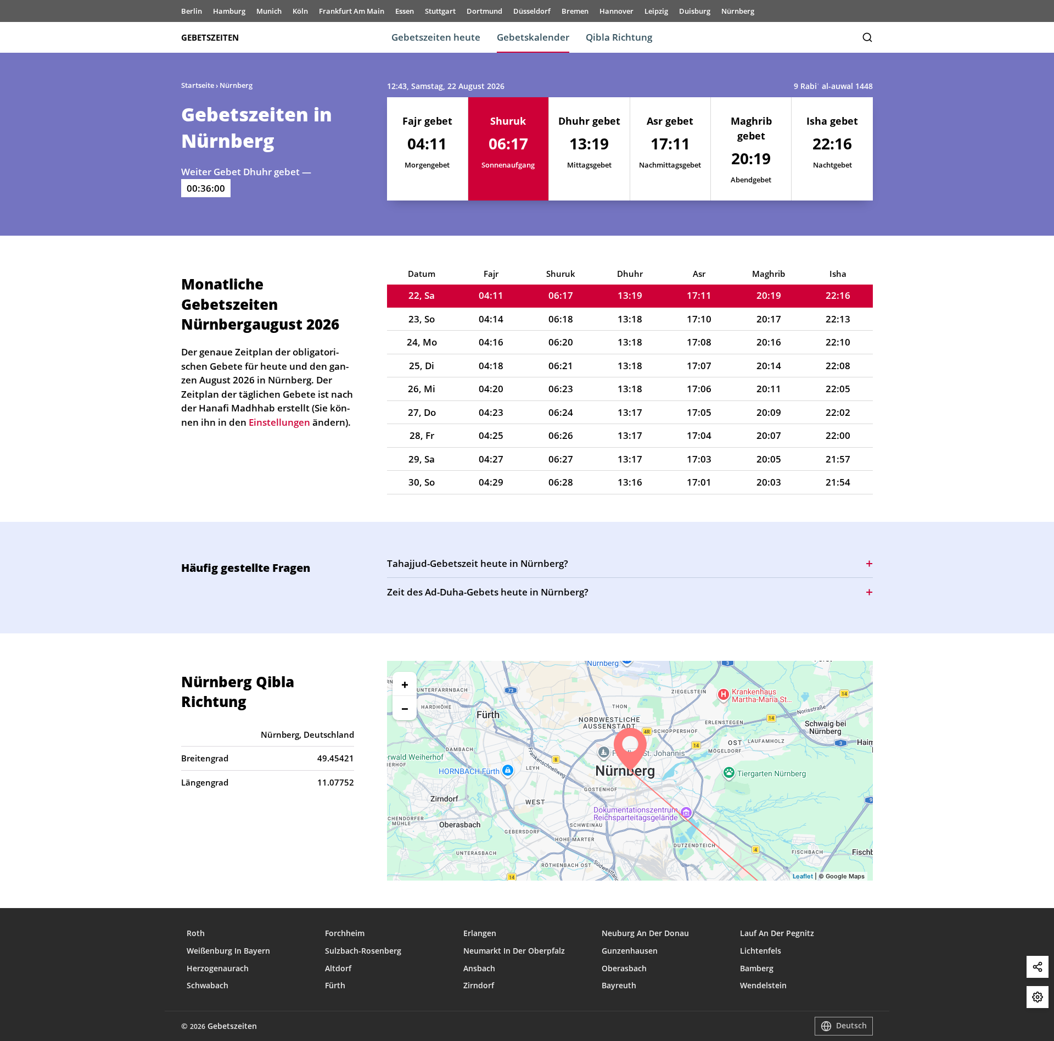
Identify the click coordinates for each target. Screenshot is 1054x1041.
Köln (300, 11)
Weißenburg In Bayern (228, 950)
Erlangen (479, 933)
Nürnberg (737, 11)
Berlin (191, 11)
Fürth (335, 985)
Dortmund (484, 11)
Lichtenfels (760, 950)
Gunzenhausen (630, 950)
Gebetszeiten (210, 37)
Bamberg (756, 968)
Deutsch (851, 1025)
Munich (269, 11)
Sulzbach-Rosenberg (363, 950)
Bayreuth (619, 985)
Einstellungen (1038, 997)
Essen (404, 11)
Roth (196, 933)
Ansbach (479, 968)
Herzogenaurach (218, 968)
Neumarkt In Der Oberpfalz (514, 950)
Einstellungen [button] (279, 422)
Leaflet (803, 876)
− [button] (405, 708)
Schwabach (207, 985)
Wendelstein (763, 985)
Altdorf (338, 968)
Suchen (867, 37)
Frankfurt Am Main (351, 11)
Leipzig (656, 11)
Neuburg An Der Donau (645, 933)
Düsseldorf (532, 11)
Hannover (616, 11)
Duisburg (694, 11)
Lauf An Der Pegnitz (777, 933)
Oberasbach (624, 968)
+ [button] (405, 684)
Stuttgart (440, 11)
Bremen (575, 11)
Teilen (1038, 967)
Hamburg (229, 11)
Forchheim (345, 933)
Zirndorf (478, 985)
